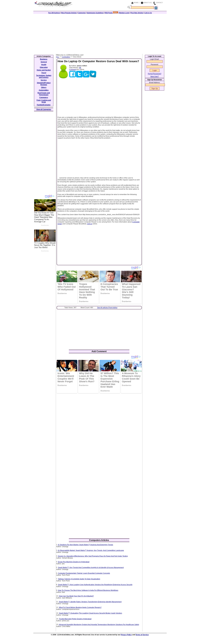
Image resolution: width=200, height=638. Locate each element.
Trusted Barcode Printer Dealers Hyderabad (75, 619)
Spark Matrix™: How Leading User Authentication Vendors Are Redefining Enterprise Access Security (95, 585)
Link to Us (148, 13)
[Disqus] (99, 430)
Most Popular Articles (69, 13)
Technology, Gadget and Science (43, 76)
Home (136, 2)
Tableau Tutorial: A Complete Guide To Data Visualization (79, 579)
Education (44, 67)
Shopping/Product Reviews (44, 84)
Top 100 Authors (54, 13)
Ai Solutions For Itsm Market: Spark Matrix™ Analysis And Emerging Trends (85, 545)
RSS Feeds (109, 13)
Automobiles (44, 90)
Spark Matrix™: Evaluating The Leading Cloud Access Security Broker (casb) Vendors (90, 613)
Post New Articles (137, 13)
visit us (89, 224)
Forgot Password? (154, 74)
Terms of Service (142, 635)
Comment (72, 69)
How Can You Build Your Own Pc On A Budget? (76, 596)
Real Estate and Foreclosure (44, 94)
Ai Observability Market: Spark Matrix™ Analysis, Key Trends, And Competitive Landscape (91, 550)
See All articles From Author (107, 308)
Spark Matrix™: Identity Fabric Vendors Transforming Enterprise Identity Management (90, 602)
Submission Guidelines (95, 13)
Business (43, 59)
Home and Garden (44, 70)
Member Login (124, 13)
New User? (154, 76)
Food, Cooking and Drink (44, 101)
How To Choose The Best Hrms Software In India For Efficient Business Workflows (88, 590)
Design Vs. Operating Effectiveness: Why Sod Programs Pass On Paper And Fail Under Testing (93, 556)
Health (43, 65)
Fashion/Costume (43, 105)
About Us (147, 2)
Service (44, 80)
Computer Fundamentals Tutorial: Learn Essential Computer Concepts (84, 573)
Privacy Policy (126, 635)
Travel (43, 73)
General (44, 62)
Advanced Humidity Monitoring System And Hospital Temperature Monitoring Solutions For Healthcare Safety (99, 625)
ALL (57, 57)
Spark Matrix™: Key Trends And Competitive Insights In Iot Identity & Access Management (91, 567)
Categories (82, 13)
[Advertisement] (100, 34)
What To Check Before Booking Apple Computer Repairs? (80, 607)
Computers (66, 57)
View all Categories (43, 109)
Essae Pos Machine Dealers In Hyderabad (73, 562)
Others (43, 87)
